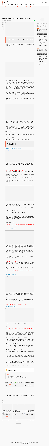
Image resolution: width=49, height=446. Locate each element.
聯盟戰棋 (28, 6)
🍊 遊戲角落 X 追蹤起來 (11, 370)
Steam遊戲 (19, 6)
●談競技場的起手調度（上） (12, 143)
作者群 (34, 4)
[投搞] (42, 2)
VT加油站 (25, 4)
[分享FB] (2, 22)
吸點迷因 (24, 6)
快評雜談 (16, 4)
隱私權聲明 (25, 442)
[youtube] (43, 2)
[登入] (45, 2)
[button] (46, 2)
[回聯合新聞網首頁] (2, 2)
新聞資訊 (12, 4)
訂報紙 (31, 442)
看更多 (18, 423)
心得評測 (7, 4)
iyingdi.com (16, 39)
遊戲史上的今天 (33, 6)
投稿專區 (30, 4)
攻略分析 (3, 4)
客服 (15, 442)
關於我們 (34, 442)
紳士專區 (21, 4)
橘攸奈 (15, 6)
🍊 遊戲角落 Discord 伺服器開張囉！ (13, 369)
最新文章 (38, 27)
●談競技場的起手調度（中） (12, 144)
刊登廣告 (12, 442)
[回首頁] (6, 2)
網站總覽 (37, 442)
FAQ (14, 442)
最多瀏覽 (38, 47)
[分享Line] (2, 25)
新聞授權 (18, 442)
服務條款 (21, 442)
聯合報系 (29, 442)
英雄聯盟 (11, 6)
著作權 (23, 442)
